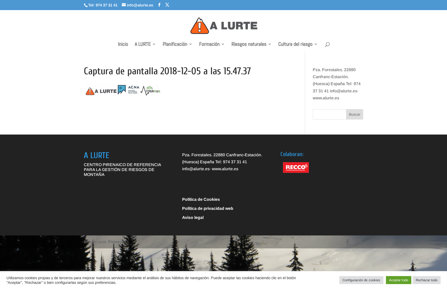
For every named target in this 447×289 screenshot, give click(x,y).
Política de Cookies (201, 199)
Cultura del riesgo (295, 44)
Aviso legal (193, 217)
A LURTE (143, 44)
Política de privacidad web (207, 208)
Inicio (123, 44)
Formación (209, 44)
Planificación (175, 44)
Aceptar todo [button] (398, 280)
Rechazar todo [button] (426, 280)
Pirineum (117, 242)
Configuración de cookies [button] (361, 280)
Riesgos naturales (249, 44)
